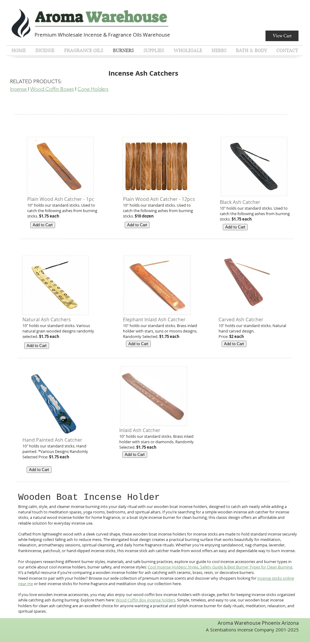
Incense (19, 89)
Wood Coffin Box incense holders (145, 600)
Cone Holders (93, 89)
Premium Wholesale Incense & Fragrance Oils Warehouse (102, 34)
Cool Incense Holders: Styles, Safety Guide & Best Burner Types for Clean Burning (220, 567)
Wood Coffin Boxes (52, 89)
